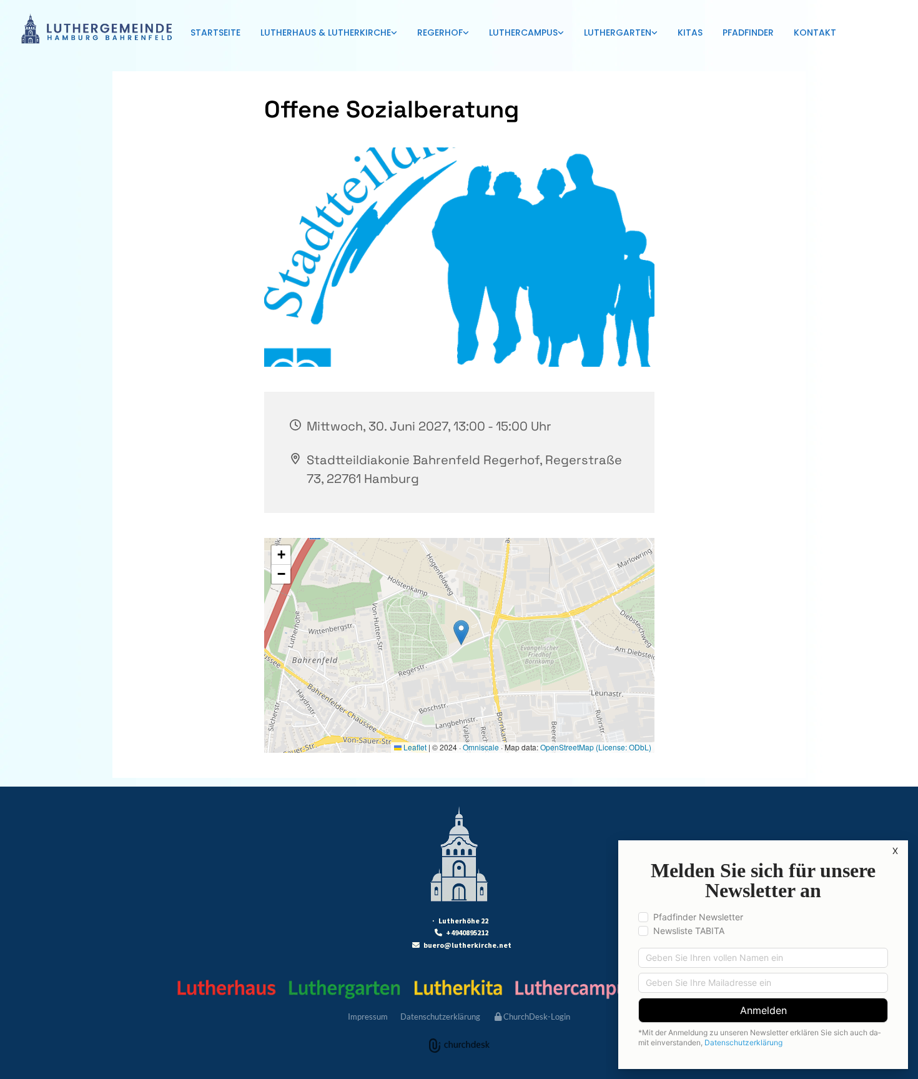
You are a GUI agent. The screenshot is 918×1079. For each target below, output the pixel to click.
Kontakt (815, 32)
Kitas (690, 32)
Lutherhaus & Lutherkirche (325, 32)
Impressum (368, 1017)
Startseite (215, 32)
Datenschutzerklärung (440, 1017)
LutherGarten (617, 32)
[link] (328, 33)
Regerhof (440, 32)
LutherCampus (523, 32)
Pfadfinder (748, 32)
